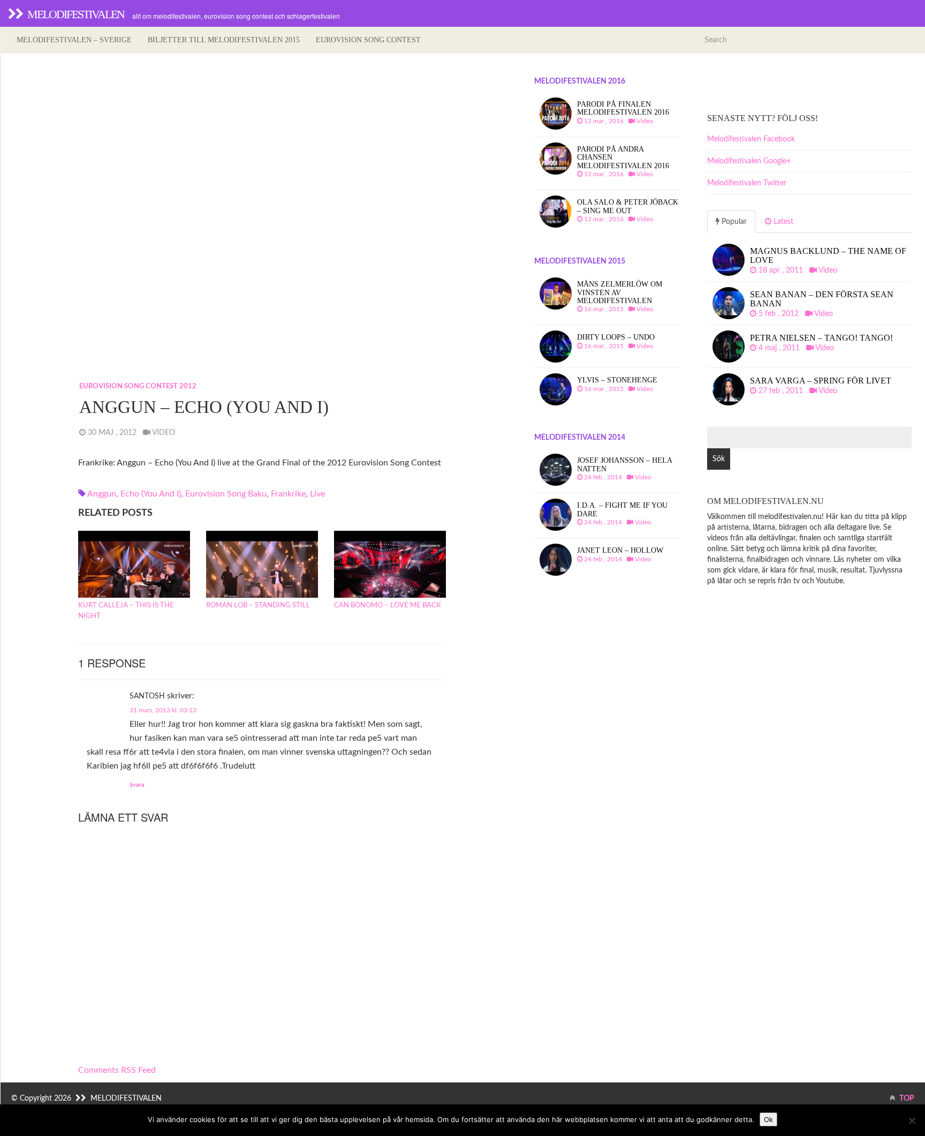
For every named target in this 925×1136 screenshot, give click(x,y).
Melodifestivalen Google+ (749, 161)
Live (317, 494)
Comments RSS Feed (117, 1070)
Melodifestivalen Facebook (751, 139)
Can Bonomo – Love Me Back (387, 605)
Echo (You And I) (150, 494)
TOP (906, 1098)
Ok (768, 1119)
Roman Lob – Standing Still (258, 605)
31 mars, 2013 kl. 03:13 (163, 710)
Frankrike (288, 494)
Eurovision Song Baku (226, 494)
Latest (782, 221)
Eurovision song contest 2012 (137, 386)
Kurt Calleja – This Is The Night (126, 611)
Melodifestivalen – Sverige (74, 40)
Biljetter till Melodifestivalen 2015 (224, 40)
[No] (911, 1120)
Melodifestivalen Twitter (746, 183)
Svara (137, 785)
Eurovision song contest (368, 40)
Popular (733, 221)
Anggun (101, 494)
